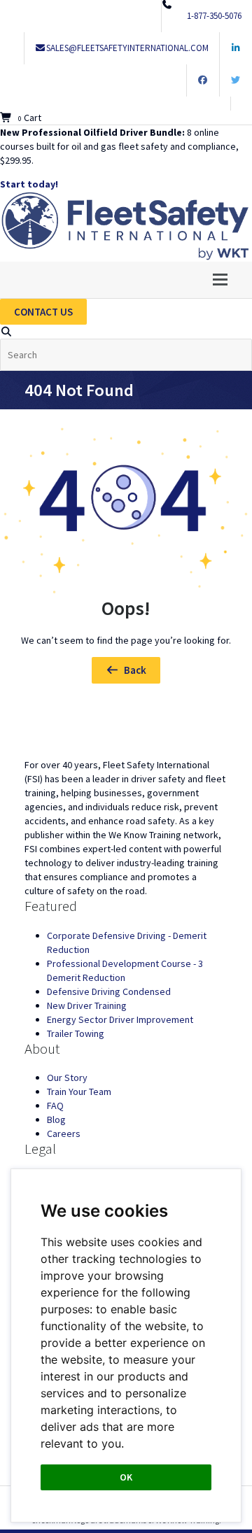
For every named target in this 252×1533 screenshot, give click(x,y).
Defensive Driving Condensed (109, 991)
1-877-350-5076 (214, 16)
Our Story (67, 1077)
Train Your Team (79, 1091)
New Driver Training (87, 1005)
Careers (63, 1133)
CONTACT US (43, 311)
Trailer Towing (75, 1033)
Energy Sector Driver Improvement (120, 1019)
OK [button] (126, 1477)
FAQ (55, 1105)
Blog (56, 1119)
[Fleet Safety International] (125, 729)
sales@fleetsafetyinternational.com (127, 48)
